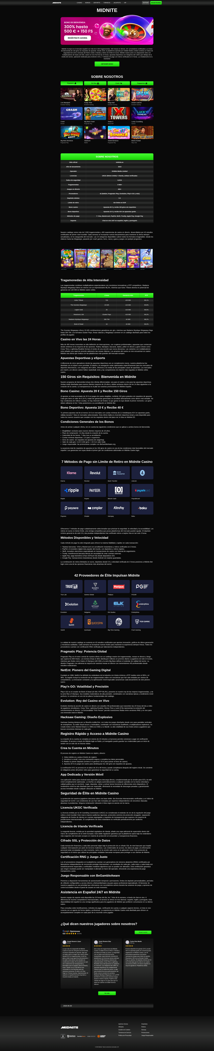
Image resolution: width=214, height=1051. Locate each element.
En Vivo (93, 83)
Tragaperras (141, 83)
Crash (117, 83)
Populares (70, 83)
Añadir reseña (143, 932)
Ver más (107, 993)
